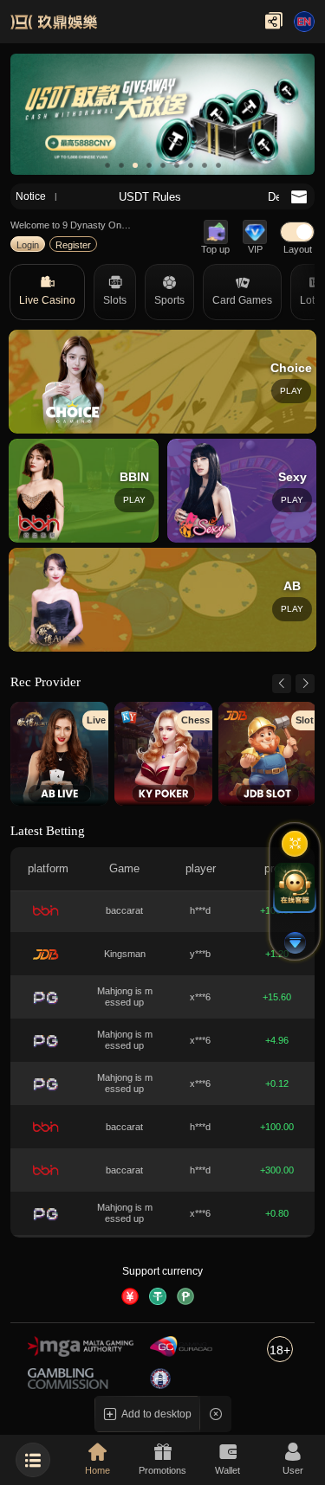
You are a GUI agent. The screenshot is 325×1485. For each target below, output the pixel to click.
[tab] (47, 292)
